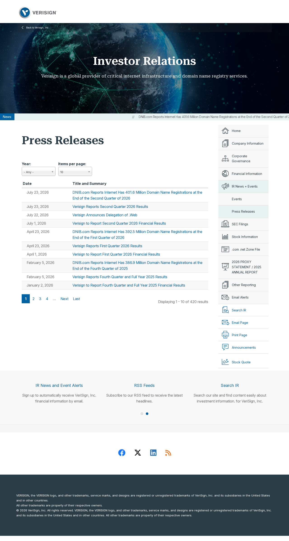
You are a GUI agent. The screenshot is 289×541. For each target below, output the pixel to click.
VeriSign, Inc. (37, 12)
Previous (10, 382)
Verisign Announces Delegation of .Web (104, 215)
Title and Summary (89, 183)
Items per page (71, 164)
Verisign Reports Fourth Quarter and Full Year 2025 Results (119, 277)
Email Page (240, 323)
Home (236, 131)
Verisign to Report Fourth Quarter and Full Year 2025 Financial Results (128, 285)
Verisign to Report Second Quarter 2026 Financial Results (119, 223)
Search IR (230, 385)
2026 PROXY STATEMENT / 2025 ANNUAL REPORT (246, 267)
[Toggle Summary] (25, 192)
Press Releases (243, 211)
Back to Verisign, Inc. (37, 27)
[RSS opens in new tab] (168, 453)
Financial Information (247, 174)
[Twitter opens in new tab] (137, 453)
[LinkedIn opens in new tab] (153, 453)
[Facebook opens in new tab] (121, 453)
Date (27, 183)
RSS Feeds (144, 385)
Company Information (247, 143)
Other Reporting (244, 285)
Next (279, 382)
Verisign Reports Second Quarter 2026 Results (110, 206)
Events (237, 199)
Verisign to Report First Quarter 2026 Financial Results (116, 254)
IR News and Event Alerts (59, 385)
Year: (26, 164)
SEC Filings (240, 224)
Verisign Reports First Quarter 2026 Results (107, 246)
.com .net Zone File (246, 249)
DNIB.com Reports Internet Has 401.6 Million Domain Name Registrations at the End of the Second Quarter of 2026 (204, 117)
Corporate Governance (241, 158)
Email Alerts (240, 297)
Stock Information (245, 237)
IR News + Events (245, 186)
